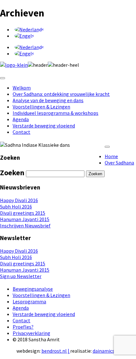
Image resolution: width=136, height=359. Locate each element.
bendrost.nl (54, 351)
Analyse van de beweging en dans (48, 100)
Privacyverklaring (31, 333)
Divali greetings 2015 (22, 213)
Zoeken (95, 173)
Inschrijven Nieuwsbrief (25, 225)
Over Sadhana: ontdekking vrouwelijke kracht (61, 94)
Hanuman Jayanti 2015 (24, 219)
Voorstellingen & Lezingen (41, 106)
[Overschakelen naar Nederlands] (29, 29)
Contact (21, 132)
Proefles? (23, 327)
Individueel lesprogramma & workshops (55, 113)
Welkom (22, 87)
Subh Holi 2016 (16, 206)
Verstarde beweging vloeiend (44, 125)
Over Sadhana (119, 162)
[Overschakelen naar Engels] (24, 35)
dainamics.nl (106, 351)
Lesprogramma (29, 301)
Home (111, 156)
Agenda (21, 119)
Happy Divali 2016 (19, 200)
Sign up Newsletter (20, 276)
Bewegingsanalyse (33, 289)
